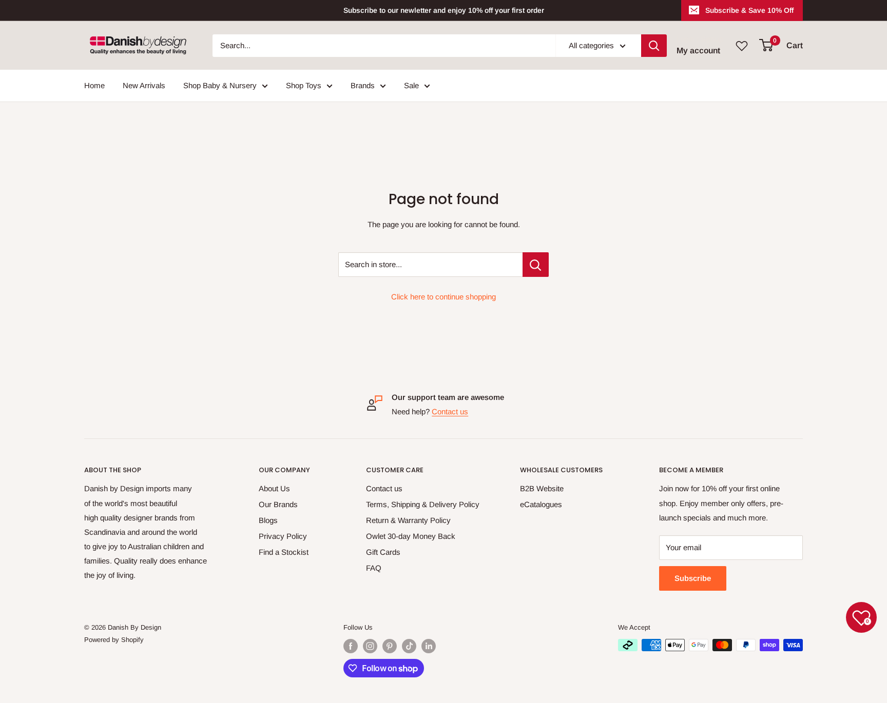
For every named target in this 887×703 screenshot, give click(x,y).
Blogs (268, 520)
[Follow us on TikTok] (409, 646)
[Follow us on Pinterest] (389, 646)
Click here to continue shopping (443, 296)
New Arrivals (144, 85)
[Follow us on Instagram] (370, 646)
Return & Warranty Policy (408, 520)
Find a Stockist (283, 552)
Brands (363, 85)
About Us (274, 488)
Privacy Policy (283, 536)
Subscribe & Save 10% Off (749, 10)
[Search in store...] (536, 264)
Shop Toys (303, 85)
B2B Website (542, 488)
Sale (411, 85)
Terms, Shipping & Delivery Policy (422, 504)
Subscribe (692, 578)
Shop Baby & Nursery (220, 85)
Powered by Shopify (114, 640)
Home (94, 85)
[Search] (654, 45)
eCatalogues (541, 504)
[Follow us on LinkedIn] (428, 646)
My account (698, 50)
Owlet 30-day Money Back (410, 536)
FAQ (373, 568)
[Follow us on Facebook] (350, 646)
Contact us (450, 411)
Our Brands (278, 504)
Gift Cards (383, 552)
